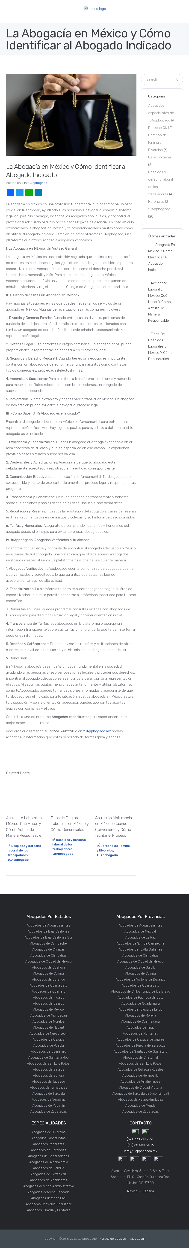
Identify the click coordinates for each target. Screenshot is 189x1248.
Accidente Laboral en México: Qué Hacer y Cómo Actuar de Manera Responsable (159, 302)
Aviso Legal (137, 1238)
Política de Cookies (113, 1238)
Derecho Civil (158, 128)
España (148, 1191)
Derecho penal (159, 157)
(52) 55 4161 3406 (140, 1145)
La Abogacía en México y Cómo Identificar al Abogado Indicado (161, 257)
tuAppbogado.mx (97, 731)
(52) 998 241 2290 (140, 1139)
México (132, 1191)
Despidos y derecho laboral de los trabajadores (24, 850)
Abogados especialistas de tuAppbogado (161, 112)
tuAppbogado (37, 183)
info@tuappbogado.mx (140, 1151)
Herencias (156, 202)
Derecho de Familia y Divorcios (157, 142)
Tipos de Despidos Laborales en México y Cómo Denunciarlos (160, 346)
